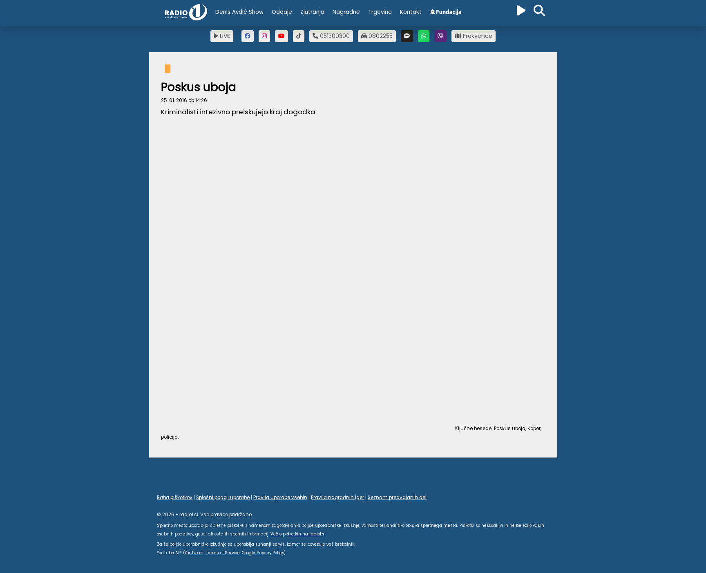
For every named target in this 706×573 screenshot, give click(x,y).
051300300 (334, 36)
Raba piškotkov (174, 497)
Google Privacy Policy (263, 552)
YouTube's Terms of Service (212, 552)
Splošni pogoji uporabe (223, 497)
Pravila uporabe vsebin (280, 497)
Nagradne (346, 12)
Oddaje (282, 12)
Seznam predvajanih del (397, 497)
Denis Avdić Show (239, 12)
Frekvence (476, 36)
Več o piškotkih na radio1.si (298, 534)
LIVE (224, 36)
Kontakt (411, 12)
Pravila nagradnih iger (337, 497)
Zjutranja (312, 12)
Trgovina (380, 12)
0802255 (380, 36)
